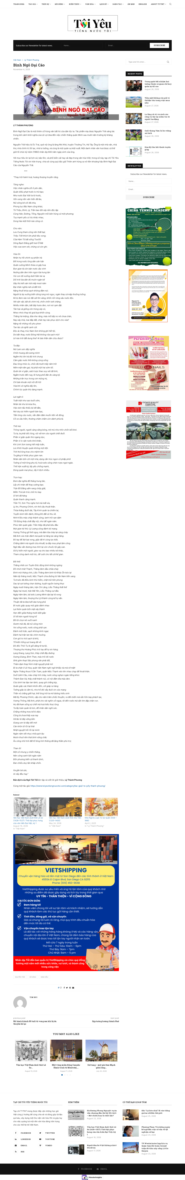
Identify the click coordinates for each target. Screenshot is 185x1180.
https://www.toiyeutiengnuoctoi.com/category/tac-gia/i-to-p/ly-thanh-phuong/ (67, 786)
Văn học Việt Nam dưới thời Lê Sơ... (31, 1066)
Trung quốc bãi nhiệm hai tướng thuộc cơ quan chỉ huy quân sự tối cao (158, 84)
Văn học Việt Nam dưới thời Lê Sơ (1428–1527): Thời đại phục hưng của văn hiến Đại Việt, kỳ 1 (28, 820)
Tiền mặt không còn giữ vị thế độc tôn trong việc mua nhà (157, 100)
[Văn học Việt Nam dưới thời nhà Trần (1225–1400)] (65, 806)
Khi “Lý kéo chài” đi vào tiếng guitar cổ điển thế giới (156, 1111)
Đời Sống (59, 4)
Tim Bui (33, 997)
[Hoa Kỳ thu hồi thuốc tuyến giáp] (134, 151)
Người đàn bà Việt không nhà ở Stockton (101, 1146)
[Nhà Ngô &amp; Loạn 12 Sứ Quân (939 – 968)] (101, 806)
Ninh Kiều (44, 977)
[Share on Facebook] (64, 987)
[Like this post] (61, 987)
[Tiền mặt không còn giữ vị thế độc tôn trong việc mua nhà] (134, 102)
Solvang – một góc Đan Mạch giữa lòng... (101, 1066)
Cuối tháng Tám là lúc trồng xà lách (158, 131)
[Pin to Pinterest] (70, 987)
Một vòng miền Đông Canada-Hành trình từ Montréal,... (66, 1066)
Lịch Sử (103, 4)
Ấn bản (131, 4)
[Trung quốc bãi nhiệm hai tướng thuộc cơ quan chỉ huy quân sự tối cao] (134, 85)
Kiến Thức (74, 4)
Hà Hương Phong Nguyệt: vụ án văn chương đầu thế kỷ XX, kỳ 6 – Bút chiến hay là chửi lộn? (102, 1113)
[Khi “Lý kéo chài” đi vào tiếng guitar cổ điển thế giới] (131, 1114)
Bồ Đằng (33, 977)
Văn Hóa (89, 4)
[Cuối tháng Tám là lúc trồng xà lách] (134, 134)
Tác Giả (32, 4)
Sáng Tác (117, 4)
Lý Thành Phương (31, 60)
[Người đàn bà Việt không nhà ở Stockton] (76, 1149)
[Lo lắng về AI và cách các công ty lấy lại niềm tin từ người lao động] (134, 118)
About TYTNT (157, 4)
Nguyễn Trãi (20, 977)
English (143, 4)
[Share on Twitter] (67, 987)
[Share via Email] (73, 987)
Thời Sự (45, 4)
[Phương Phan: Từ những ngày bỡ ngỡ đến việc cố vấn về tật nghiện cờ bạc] (131, 1131)
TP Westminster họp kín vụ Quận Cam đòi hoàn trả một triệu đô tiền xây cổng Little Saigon (155, 1147)
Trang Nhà (18, 4)
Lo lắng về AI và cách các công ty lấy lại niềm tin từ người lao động (157, 116)
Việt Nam (17, 60)
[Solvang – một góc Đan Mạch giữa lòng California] (101, 1050)
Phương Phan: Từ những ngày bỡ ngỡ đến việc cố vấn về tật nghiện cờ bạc (156, 1129)
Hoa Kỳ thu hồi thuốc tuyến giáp (158, 148)
